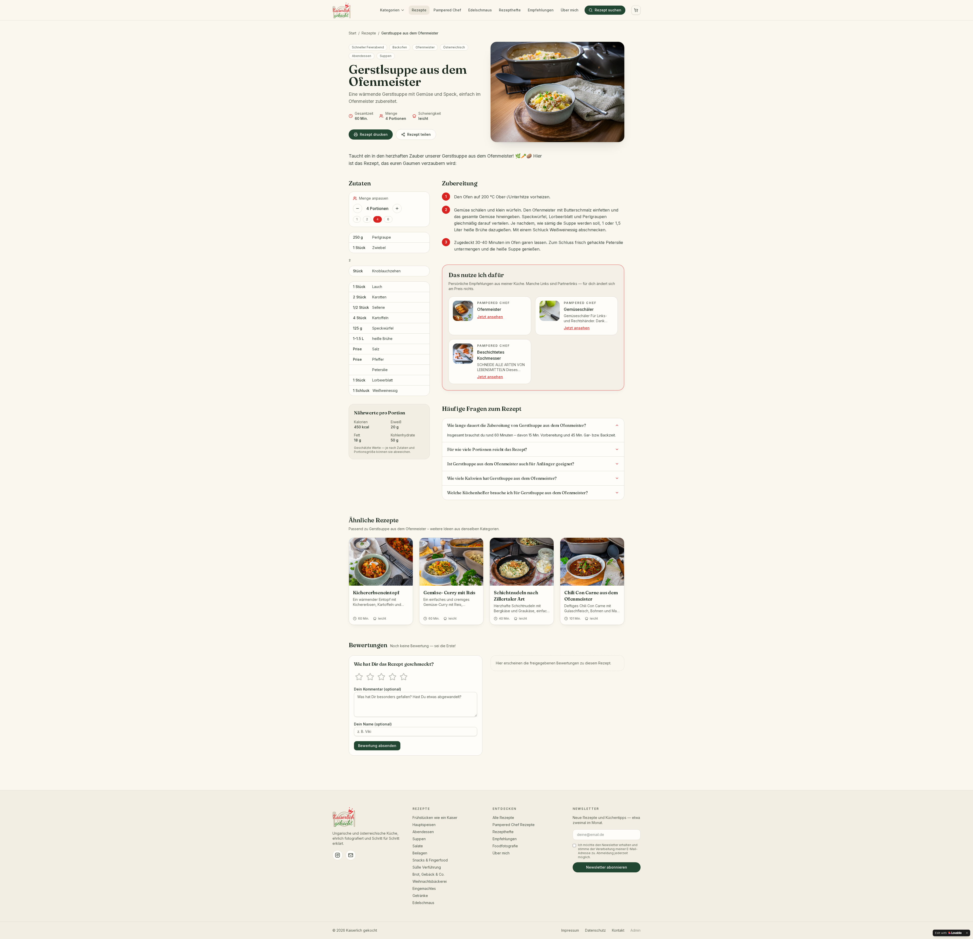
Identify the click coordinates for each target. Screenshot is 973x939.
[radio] (359, 677)
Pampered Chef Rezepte (514, 824)
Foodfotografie (505, 846)
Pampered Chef (447, 10)
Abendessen (361, 56)
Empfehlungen (541, 10)
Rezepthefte (510, 10)
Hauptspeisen (424, 824)
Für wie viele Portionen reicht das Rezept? (487, 449)
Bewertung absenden (377, 745)
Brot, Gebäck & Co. (428, 874)
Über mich (569, 10)
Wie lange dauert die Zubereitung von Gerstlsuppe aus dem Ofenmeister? (516, 425)
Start (352, 33)
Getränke (420, 895)
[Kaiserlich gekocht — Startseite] (341, 10)
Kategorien (390, 10)
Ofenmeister (425, 47)
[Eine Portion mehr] (397, 208)
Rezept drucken (374, 134)
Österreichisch (454, 47)
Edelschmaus (480, 10)
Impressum (570, 930)
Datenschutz (595, 930)
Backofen (399, 47)
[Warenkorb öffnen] (636, 10)
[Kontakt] (351, 855)
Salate (418, 846)
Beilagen (420, 853)
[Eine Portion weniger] (357, 208)
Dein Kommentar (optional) (377, 689)
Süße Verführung (427, 867)
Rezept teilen (419, 134)
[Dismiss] (967, 933)
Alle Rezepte (503, 817)
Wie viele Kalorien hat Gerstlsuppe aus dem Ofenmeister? (502, 478)
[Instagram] (337, 855)
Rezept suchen (608, 10)
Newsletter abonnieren (606, 867)
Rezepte (419, 10)
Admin (635, 930)
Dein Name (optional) (373, 724)
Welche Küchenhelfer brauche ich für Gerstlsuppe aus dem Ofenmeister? (517, 492)
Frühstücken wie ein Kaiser (435, 817)
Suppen (385, 56)
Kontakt (618, 930)
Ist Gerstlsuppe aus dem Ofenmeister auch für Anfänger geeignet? (510, 463)
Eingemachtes (424, 888)
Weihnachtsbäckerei (430, 881)
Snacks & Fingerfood (430, 860)
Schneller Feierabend (368, 47)
